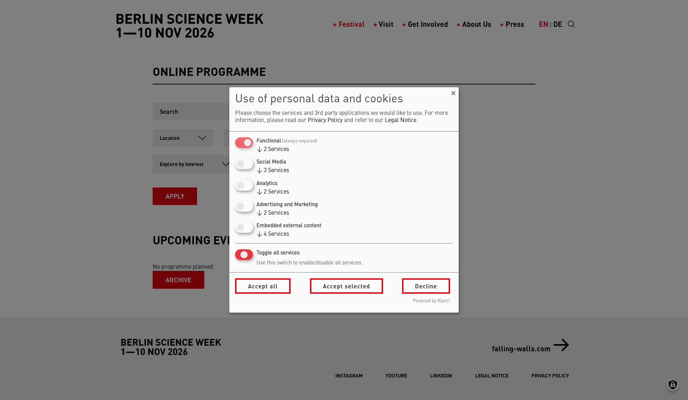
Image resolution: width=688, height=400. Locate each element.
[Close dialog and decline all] (453, 91)
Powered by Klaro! (431, 301)
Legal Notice (400, 120)
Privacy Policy (325, 120)
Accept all (263, 286)
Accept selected (346, 286)
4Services (273, 234)
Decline (426, 286)
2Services (273, 149)
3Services (273, 171)
